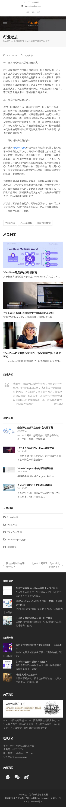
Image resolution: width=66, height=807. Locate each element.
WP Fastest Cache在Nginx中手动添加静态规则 (28, 313)
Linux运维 (12, 517)
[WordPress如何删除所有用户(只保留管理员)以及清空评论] (33, 335)
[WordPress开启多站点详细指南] (33, 254)
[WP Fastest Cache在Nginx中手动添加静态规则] (33, 295)
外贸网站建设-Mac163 (15, 798)
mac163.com (21, 757)
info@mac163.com (33, 6)
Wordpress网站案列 (16, 539)
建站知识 (29, 55)
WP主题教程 (26, 222)
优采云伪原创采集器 (38, 794)
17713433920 (33, 2)
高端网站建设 (44, 222)
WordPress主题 (14, 532)
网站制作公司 (19, 147)
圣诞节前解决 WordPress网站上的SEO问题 (37, 588)
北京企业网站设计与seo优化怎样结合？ (45, 565)
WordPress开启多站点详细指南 (20, 272)
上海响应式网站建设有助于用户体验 (34, 618)
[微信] (33, 13)
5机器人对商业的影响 (26, 674)
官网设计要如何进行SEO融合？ (31, 661)
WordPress (10, 222)
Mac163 (6, 41)
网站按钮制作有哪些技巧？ (13, 565)
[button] (5, 23)
